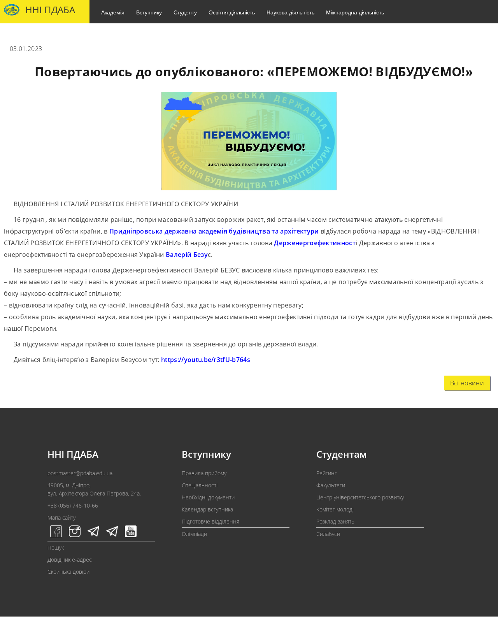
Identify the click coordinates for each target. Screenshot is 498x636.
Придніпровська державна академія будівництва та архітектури (214, 231)
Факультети (330, 485)
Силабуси (328, 534)
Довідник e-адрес (69, 559)
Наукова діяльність (290, 12)
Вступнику (149, 12)
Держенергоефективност (314, 243)
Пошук (55, 547)
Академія (112, 12)
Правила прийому (204, 473)
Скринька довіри (68, 571)
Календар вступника (207, 509)
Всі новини (467, 383)
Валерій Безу (186, 254)
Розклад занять (335, 521)
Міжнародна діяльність (355, 12)
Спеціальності (199, 485)
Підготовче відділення (210, 521)
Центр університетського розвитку (360, 497)
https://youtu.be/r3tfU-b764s (205, 359)
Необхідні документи (208, 497)
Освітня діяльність (232, 12)
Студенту (185, 12)
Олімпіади (194, 534)
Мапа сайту (61, 517)
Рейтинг (326, 473)
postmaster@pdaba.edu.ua (79, 473)
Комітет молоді (335, 509)
